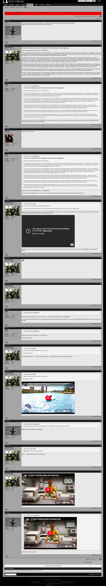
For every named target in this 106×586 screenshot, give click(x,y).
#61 (100, 345)
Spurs (17, 4)
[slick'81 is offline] (9, 138)
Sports (23, 4)
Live (36, 4)
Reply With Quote (97, 41)
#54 (100, 129)
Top (100, 562)
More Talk (29, 4)
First (94, 16)
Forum (6, 7)
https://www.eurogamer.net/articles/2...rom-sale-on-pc (34, 335)
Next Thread (57, 565)
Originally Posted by (32, 86)
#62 (100, 371)
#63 (100, 420)
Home (5, 4)
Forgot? (99, 1)
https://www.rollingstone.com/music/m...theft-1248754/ (35, 50)
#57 (100, 257)
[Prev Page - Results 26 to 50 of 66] (96, 16)
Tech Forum (19, 7)
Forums (12, 4)
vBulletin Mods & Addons (56, 581)
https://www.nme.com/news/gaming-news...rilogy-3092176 (35, 190)
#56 (100, 200)
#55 (100, 152)
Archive (97, 574)
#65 (100, 471)
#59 (100, 309)
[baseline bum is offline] (12, 56)
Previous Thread (49, 565)
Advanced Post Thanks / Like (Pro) (45, 581)
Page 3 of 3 (88, 16)
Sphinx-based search (56, 585)
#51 (100, 20)
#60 (100, 327)
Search (42, 4)
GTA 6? (25, 7)
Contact (48, 4)
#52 (100, 45)
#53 (100, 82)
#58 (100, 283)
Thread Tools (97, 18)
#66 (100, 512)
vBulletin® (52, 579)
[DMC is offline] (13, 30)
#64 (100, 445)
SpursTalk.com (92, 574)
